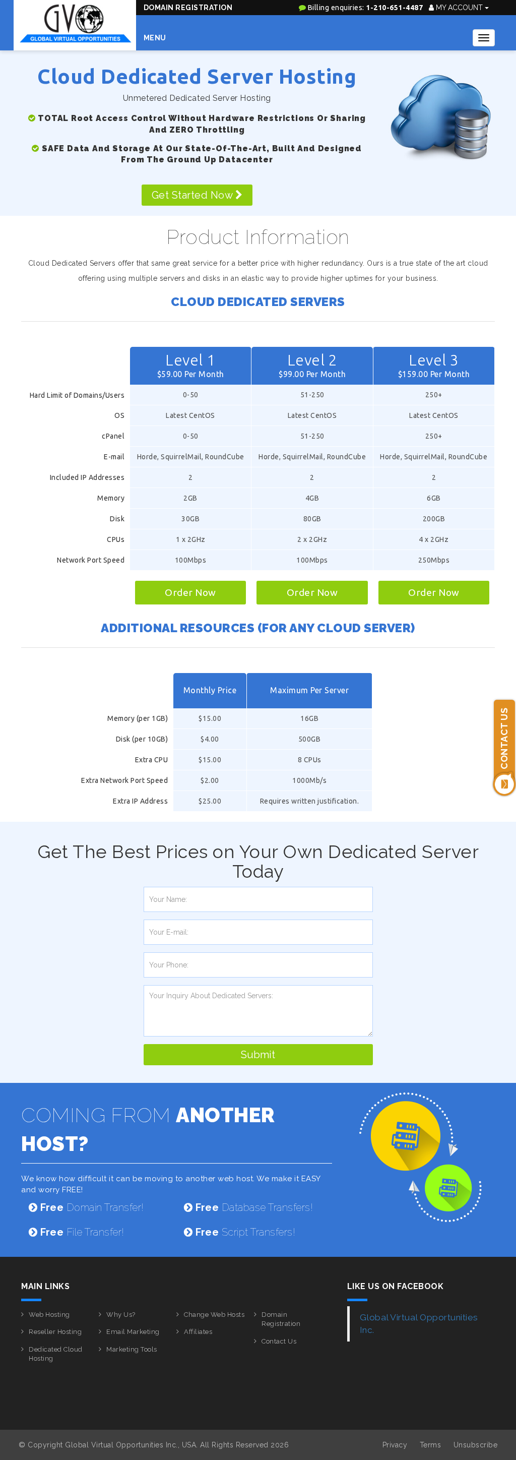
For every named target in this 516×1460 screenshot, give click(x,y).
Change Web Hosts (214, 1314)
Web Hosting (49, 1314)
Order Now (190, 592)
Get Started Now (193, 195)
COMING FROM (148, 1129)
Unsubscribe (476, 1445)
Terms (430, 1445)
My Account (459, 8)
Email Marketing (133, 1331)
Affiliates (198, 1331)
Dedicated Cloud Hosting (56, 1354)
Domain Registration (188, 8)
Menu (155, 38)
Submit (258, 1055)
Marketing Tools (131, 1349)
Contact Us (279, 1341)
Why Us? (121, 1314)
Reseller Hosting (55, 1331)
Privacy (395, 1445)
